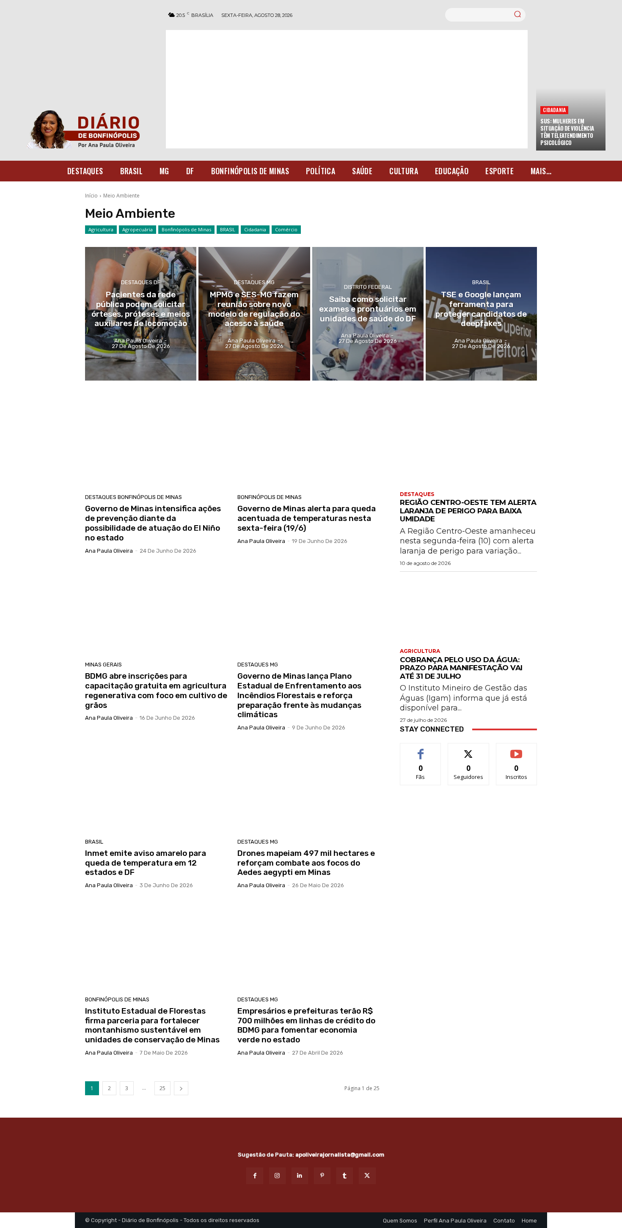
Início (91, 195)
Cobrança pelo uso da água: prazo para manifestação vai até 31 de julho (461, 667)
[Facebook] (254, 1176)
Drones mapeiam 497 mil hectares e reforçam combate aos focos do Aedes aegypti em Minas (306, 862)
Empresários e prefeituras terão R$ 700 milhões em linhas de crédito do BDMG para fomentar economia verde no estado (306, 1025)
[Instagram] (277, 1176)
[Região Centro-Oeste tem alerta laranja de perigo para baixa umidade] (468, 452)
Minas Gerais (103, 664)
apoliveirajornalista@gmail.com (339, 1154)
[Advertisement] (347, 89)
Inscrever (517, 749)
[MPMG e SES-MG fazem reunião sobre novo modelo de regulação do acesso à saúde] (254, 314)
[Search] (517, 15)
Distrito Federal (368, 287)
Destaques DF (140, 282)
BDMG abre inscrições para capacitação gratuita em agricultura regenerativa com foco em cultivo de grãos (156, 690)
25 (162, 1088)
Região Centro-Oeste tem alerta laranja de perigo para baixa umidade (468, 510)
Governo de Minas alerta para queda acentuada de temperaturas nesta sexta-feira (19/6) (306, 518)
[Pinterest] (322, 1176)
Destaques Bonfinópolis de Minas (133, 497)
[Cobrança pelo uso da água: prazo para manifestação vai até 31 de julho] (468, 609)
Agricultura (100, 229)
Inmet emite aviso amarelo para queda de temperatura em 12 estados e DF (145, 862)
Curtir (420, 749)
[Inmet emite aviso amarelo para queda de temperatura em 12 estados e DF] (156, 788)
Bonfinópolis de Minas (186, 229)
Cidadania (554, 109)
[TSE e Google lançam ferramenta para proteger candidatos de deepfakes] (481, 314)
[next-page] (181, 1088)
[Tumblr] (344, 1176)
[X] (367, 1176)
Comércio (286, 229)
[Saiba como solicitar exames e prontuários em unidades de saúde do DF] (368, 314)
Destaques (417, 494)
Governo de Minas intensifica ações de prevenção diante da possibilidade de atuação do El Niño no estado (153, 523)
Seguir (469, 749)
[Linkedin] (300, 1176)
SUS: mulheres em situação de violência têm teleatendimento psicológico (567, 132)
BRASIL (227, 229)
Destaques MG (254, 282)
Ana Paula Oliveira (109, 551)
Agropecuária (137, 229)
